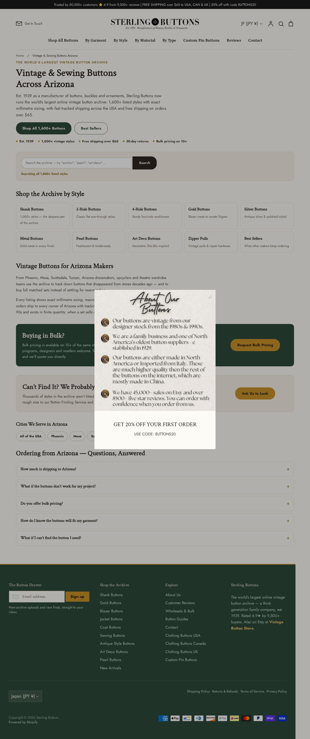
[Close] (209, 296)
